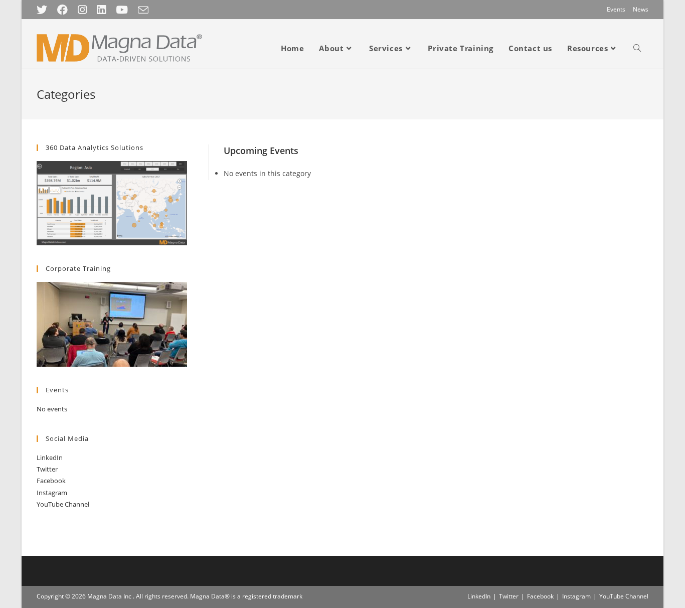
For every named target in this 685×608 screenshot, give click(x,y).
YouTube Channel (63, 504)
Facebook (51, 480)
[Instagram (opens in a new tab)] (82, 10)
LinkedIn (50, 457)
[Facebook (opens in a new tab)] (62, 10)
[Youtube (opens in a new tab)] (122, 10)
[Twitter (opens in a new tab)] (44, 10)
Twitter (47, 469)
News (640, 9)
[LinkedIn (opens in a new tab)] (101, 10)
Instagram (52, 492)
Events (616, 9)
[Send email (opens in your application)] (143, 10)
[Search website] (637, 48)
